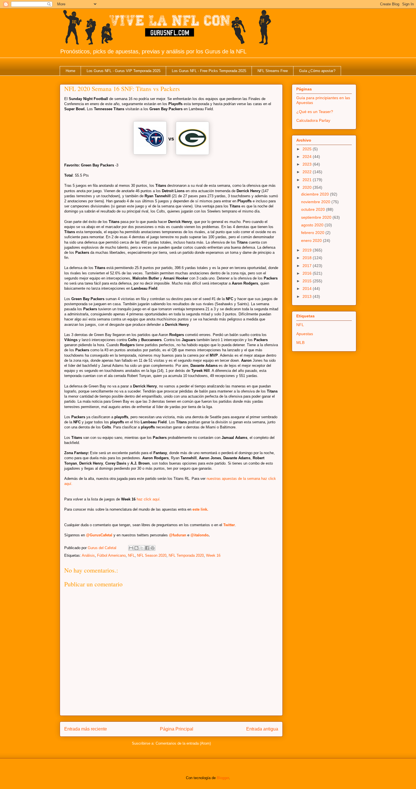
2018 (308, 257)
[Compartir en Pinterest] (152, 548)
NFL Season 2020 (151, 555)
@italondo (199, 535)
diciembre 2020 (315, 194)
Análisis (88, 555)
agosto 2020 (313, 225)
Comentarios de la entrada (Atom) (183, 743)
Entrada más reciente (85, 729)
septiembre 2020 (317, 217)
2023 (308, 164)
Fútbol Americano (111, 555)
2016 (308, 273)
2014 (308, 288)
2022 (308, 172)
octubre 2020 (313, 209)
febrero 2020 (313, 232)
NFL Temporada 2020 (186, 555)
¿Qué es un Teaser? (314, 111)
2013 (308, 296)
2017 (308, 265)
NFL (131, 555)
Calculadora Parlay (313, 120)
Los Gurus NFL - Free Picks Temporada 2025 (209, 71)
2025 (308, 149)
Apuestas (304, 333)
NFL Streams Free (273, 71)
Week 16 (213, 555)
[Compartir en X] (142, 548)
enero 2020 (312, 240)
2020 (308, 187)
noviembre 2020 (316, 202)
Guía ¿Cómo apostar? (317, 71)
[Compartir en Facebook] (147, 548)
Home (70, 71)
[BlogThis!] (136, 548)
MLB (300, 342)
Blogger (223, 778)
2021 (308, 179)
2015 (308, 281)
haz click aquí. (149, 499)
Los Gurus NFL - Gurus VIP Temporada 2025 (123, 71)
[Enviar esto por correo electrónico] (131, 548)
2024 (308, 156)
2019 (308, 250)
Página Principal (176, 729)
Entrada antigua (262, 729)
